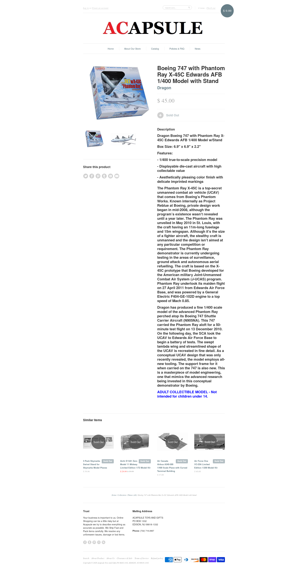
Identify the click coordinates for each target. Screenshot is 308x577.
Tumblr (89, 542)
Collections (122, 495)
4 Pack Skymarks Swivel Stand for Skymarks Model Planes (95, 464)
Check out (211, 8)
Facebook (85, 542)
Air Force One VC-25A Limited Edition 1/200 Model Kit (205, 464)
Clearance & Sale (124, 558)
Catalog (155, 48)
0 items (201, 8)
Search (86, 558)
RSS (103, 542)
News (197, 48)
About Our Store (132, 48)
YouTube (99, 542)
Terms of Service (142, 558)
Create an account (100, 8)
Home (111, 48)
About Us (111, 558)
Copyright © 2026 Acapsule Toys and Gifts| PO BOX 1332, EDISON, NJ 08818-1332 (116, 562)
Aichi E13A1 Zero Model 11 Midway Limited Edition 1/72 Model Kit (135, 464)
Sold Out (107, 461)
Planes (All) (132, 495)
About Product (97, 558)
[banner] (154, 28)
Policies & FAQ (176, 48)
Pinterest (94, 542)
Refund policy (157, 558)
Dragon (164, 88)
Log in (86, 8)
